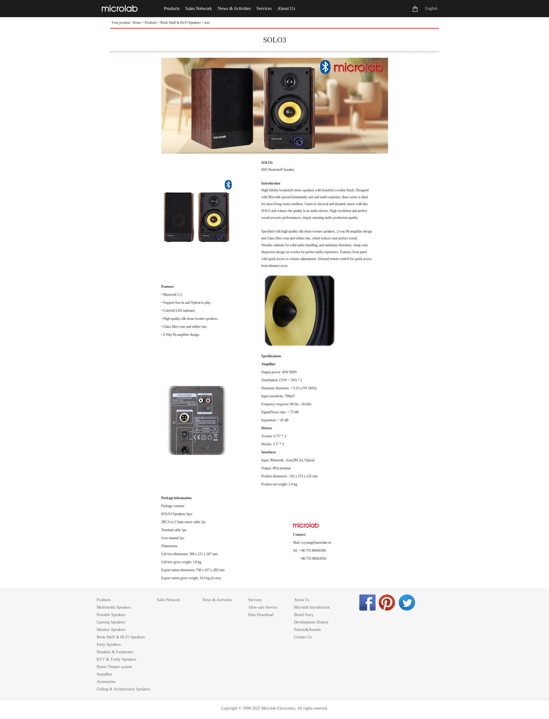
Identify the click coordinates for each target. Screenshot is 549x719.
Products (151, 23)
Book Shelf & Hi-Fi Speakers (180, 23)
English (431, 8)
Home (137, 23)
